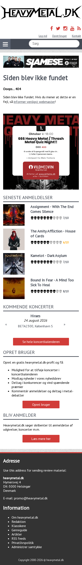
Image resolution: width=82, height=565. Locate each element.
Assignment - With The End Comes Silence (52, 209)
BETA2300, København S (35, 326)
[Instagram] (65, 28)
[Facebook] (51, 28)
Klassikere (19, 526)
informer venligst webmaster (34, 102)
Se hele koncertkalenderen (41, 342)
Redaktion (19, 521)
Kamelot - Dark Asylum (48, 255)
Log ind (43, 36)
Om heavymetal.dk (25, 517)
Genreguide (19, 530)
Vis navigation (5, 44)
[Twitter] (58, 28)
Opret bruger (59, 36)
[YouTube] (72, 28)
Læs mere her (41, 439)
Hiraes (35, 315)
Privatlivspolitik (23, 543)
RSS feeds (19, 538)
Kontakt (76, 36)
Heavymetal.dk (41, 12)
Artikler (17, 534)
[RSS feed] (79, 28)
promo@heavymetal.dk (31, 498)
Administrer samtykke (27, 547)
